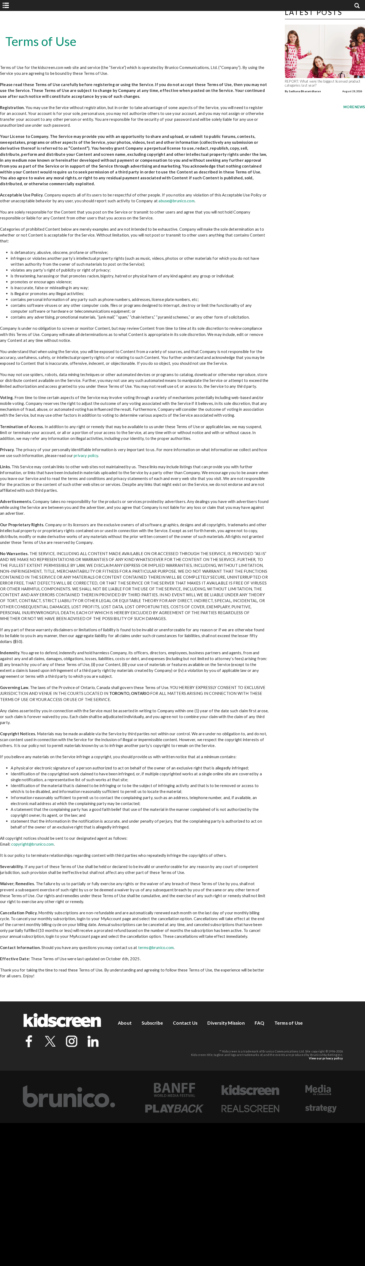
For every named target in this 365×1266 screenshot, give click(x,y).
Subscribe (152, 1023)
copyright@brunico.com (32, 844)
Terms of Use (288, 1023)
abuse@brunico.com (176, 200)
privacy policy (86, 455)
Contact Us (185, 1023)
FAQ (260, 1023)
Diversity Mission (225, 1023)
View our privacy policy (326, 1058)
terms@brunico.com (156, 947)
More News (354, 107)
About (125, 1023)
